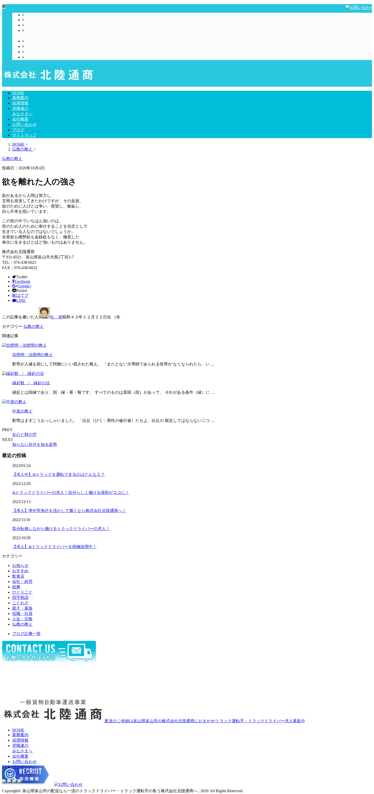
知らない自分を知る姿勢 (34, 444)
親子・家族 (22, 608)
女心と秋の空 (24, 434)
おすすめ (20, 571)
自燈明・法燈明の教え (32, 354)
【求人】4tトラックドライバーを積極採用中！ (54, 547)
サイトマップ (36, 57)
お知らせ (20, 565)
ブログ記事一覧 (26, 633)
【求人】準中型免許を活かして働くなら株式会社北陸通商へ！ (69, 510)
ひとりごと (22, 592)
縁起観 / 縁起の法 (31, 383)
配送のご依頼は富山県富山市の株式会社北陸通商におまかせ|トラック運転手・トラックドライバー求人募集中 (204, 721)
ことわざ (20, 603)
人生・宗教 (22, 619)
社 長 (56, 317)
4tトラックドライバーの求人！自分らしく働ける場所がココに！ (70, 492)
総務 (16, 587)
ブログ (30, 52)
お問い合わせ (36, 46)
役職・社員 (22, 613)
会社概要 (32, 41)
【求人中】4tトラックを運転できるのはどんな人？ (58, 474)
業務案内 (32, 20)
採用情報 (32, 25)
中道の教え (22, 411)
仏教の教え (33, 326)
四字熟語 (20, 597)
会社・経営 (22, 581)
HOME (30, 15)
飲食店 (18, 576)
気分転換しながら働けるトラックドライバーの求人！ (61, 528)
